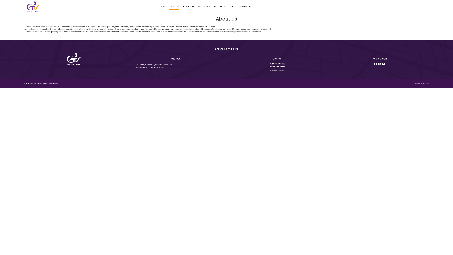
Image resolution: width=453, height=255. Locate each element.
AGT (427, 83)
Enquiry (232, 7)
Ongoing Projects (191, 7)
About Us (174, 7)
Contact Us (245, 7)
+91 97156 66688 (277, 63)
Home (163, 7)
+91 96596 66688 (277, 66)
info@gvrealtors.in (277, 70)
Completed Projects (214, 7)
